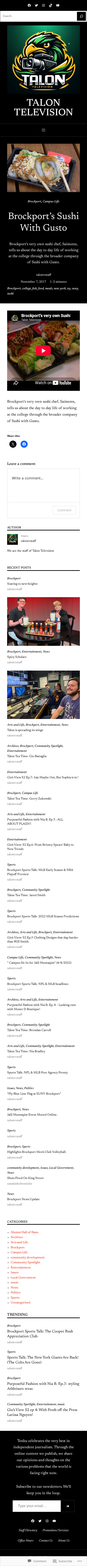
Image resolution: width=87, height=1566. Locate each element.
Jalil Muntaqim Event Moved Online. (32, 1114)
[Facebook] (29, 5)
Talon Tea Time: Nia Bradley (26, 1051)
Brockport (34, 201)
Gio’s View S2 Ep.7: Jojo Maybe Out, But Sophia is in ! (43, 777)
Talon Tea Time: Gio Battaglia (26, 756)
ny (68, 288)
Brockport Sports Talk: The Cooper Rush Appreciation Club (40, 1334)
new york (60, 288)
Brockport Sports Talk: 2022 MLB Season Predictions (43, 916)
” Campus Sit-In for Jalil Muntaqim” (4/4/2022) (39, 963)
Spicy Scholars (16, 657)
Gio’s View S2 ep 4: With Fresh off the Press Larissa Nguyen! (42, 1412)
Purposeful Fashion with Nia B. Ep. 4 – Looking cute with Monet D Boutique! (41, 1007)
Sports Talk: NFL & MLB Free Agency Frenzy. (37, 1072)
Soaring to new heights (22, 584)
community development (23, 1168)
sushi (10, 293)
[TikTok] (50, 5)
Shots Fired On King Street (25, 1178)
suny (75, 288)
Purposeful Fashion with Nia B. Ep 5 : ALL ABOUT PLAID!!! (35, 821)
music (15, 1282)
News (46, 651)
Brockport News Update (23, 1199)
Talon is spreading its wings (25, 730)
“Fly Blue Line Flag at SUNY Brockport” (34, 1094)
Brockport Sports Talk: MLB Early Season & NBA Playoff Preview (40, 872)
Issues (10, 1088)
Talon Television (43, 108)
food (41, 288)
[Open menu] (43, 130)
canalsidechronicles (19, 1183)
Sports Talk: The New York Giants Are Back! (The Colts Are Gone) (43, 1360)
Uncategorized (20, 1302)
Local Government (61, 1168)
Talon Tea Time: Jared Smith (26, 895)
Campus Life (51, 201)
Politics (29, 1088)
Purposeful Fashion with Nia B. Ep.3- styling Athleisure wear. (43, 1386)
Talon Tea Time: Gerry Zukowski (29, 798)
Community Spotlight (49, 746)
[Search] (81, 16)
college (26, 288)
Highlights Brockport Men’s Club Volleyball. (36, 1152)
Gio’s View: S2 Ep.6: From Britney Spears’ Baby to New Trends (40, 847)
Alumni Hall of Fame (25, 1232)
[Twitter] (36, 5)
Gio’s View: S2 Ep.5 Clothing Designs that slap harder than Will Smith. (42, 939)
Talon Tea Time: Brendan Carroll (29, 1030)
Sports (11, 864)
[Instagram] (43, 5)
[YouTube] (58, 5)
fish (34, 288)
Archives (13, 746)
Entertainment (31, 651)
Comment (64, 510)
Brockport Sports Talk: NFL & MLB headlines (37, 984)
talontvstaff (43, 275)
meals (48, 288)
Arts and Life (15, 725)
